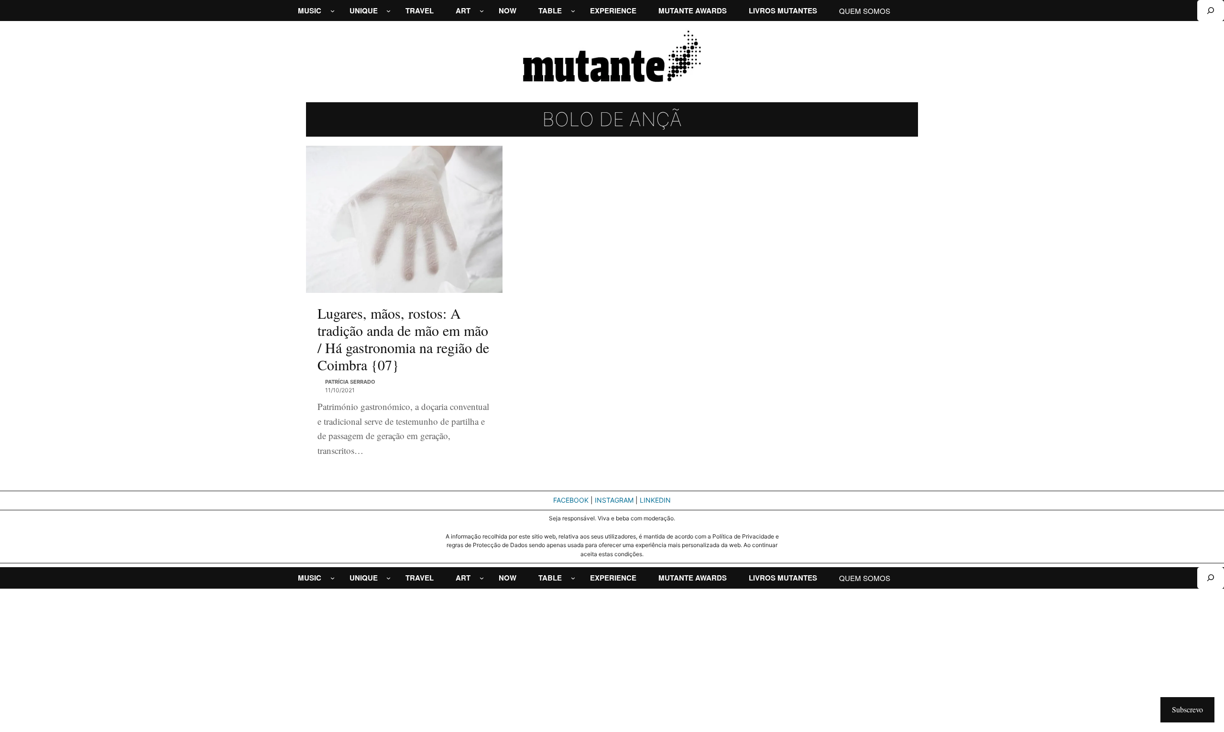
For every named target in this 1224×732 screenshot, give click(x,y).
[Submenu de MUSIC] (332, 11)
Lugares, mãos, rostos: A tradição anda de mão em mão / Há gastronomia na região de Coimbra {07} (403, 338)
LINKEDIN (655, 500)
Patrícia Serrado (350, 381)
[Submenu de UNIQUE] (388, 11)
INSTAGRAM (614, 500)
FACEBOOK (571, 500)
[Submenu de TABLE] (573, 11)
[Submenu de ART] (482, 11)
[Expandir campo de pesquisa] (1210, 10)
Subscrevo (1187, 709)
